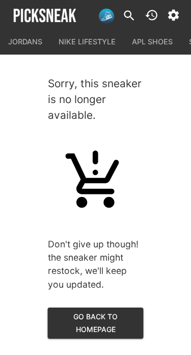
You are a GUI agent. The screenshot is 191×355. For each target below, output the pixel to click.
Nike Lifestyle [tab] (87, 41)
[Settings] (173, 15)
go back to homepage (95, 323)
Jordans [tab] (25, 41)
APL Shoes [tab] (152, 41)
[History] (151, 15)
